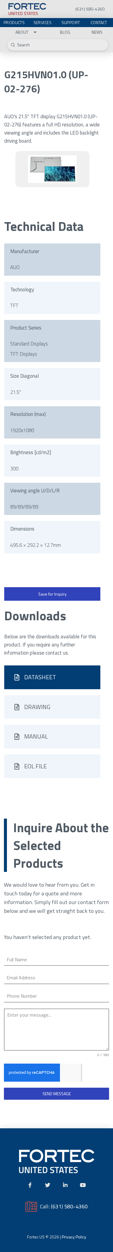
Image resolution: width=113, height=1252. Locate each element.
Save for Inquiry (52, 594)
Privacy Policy (74, 1237)
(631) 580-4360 (69, 1206)
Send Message (56, 1093)
